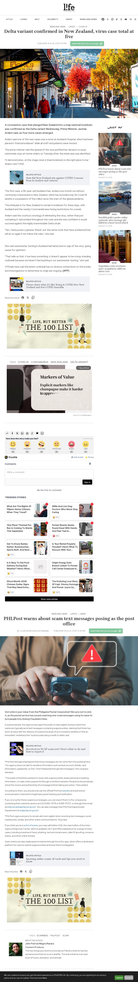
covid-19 (23, 362)
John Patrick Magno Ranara (34, 631)
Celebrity (52, 19)
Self (37, 19)
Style (9, 19)
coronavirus (39, 362)
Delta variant (79, 362)
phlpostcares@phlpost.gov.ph (21, 807)
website (66, 790)
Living (23, 19)
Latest (72, 26)
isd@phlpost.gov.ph (29, 810)
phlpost (55, 935)
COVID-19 (83, 26)
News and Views (88, 19)
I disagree (128, 977)
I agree (119, 977)
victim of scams (31, 825)
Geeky (69, 19)
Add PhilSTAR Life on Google (85, 43)
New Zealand (59, 362)
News (82, 614)
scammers (42, 935)
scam (66, 935)
